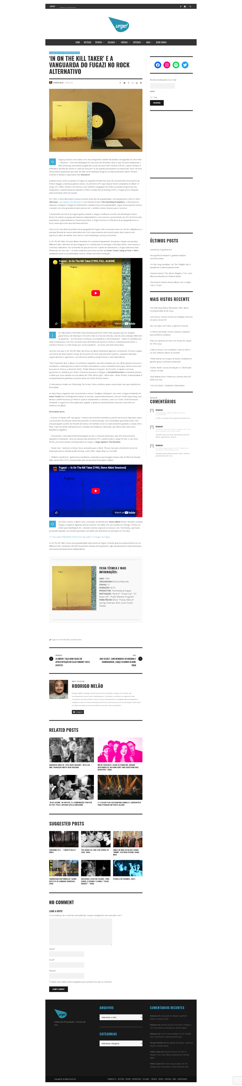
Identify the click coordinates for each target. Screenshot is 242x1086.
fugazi (54, 640)
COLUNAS (53, 53)
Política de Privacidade (64, 1022)
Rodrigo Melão (58, 82)
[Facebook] (181, 6)
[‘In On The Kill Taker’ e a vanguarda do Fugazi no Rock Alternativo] (95, 120)
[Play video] (56, 839)
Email (52, 960)
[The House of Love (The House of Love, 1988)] (91, 839)
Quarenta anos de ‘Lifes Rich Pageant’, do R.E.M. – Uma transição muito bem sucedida (70, 766)
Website (52, 971)
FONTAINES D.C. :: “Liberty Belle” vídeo (62, 851)
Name (52, 949)
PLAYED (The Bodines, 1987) (124, 879)
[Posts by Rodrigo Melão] (50, 82)
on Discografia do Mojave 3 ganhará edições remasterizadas (170, 413)
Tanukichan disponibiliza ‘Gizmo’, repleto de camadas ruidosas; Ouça (63, 881)
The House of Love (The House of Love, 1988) (95, 851)
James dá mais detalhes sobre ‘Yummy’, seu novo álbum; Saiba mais (126, 852)
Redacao (153, 1016)
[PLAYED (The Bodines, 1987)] (123, 868)
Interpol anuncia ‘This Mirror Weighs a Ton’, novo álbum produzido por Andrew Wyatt (169, 1054)
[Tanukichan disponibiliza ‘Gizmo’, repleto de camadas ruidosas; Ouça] (60, 868)
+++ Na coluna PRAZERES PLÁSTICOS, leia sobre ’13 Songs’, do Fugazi (79, 537)
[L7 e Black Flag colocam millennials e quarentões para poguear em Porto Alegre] (116, 787)
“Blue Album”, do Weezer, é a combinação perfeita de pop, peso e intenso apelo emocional (70, 803)
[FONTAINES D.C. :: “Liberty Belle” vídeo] (64, 839)
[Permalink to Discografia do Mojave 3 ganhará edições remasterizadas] (152, 411)
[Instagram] (185, 6)
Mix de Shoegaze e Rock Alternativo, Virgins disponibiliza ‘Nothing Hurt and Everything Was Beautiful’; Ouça (118, 767)
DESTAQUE (60, 53)
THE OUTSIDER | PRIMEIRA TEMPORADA (167, 385)
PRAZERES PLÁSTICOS (72, 53)
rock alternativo (76, 640)
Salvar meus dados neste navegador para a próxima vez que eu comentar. (81, 982)
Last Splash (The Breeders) (71, 202)
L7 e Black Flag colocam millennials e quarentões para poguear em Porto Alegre (119, 803)
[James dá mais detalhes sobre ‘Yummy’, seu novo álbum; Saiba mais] (123, 839)
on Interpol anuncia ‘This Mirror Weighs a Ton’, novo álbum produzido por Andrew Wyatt (173, 430)
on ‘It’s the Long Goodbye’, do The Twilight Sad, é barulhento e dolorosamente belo (172, 449)
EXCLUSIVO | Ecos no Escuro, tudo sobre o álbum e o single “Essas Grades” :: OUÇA (95, 881)
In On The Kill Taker (63, 640)
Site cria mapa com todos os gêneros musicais (169, 326)
